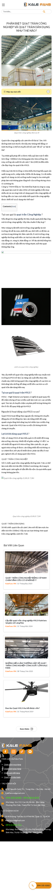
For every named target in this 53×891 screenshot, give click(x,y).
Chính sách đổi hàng (12, 773)
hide (13, 206)
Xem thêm (24, 729)
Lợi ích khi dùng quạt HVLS (14, 433)
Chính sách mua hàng (12, 764)
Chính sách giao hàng (12, 769)
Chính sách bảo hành (12, 777)
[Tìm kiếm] (44, 11)
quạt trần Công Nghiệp (28, 214)
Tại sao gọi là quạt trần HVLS (15, 392)
